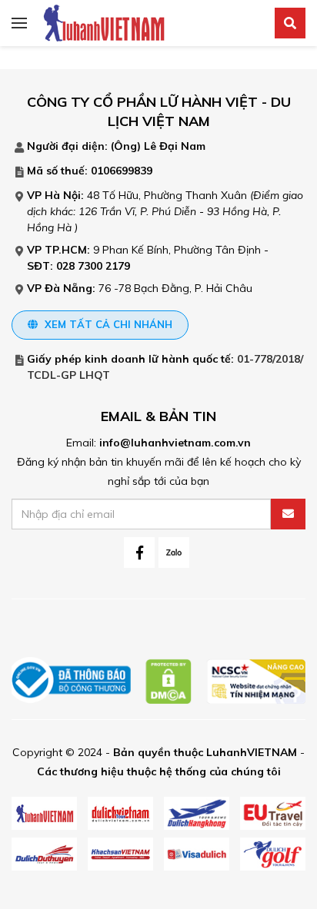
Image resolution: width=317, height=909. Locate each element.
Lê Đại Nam (174, 146)
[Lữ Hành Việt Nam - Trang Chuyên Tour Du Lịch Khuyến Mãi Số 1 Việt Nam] (103, 22)
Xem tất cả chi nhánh (107, 324)
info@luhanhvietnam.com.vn (175, 443)
